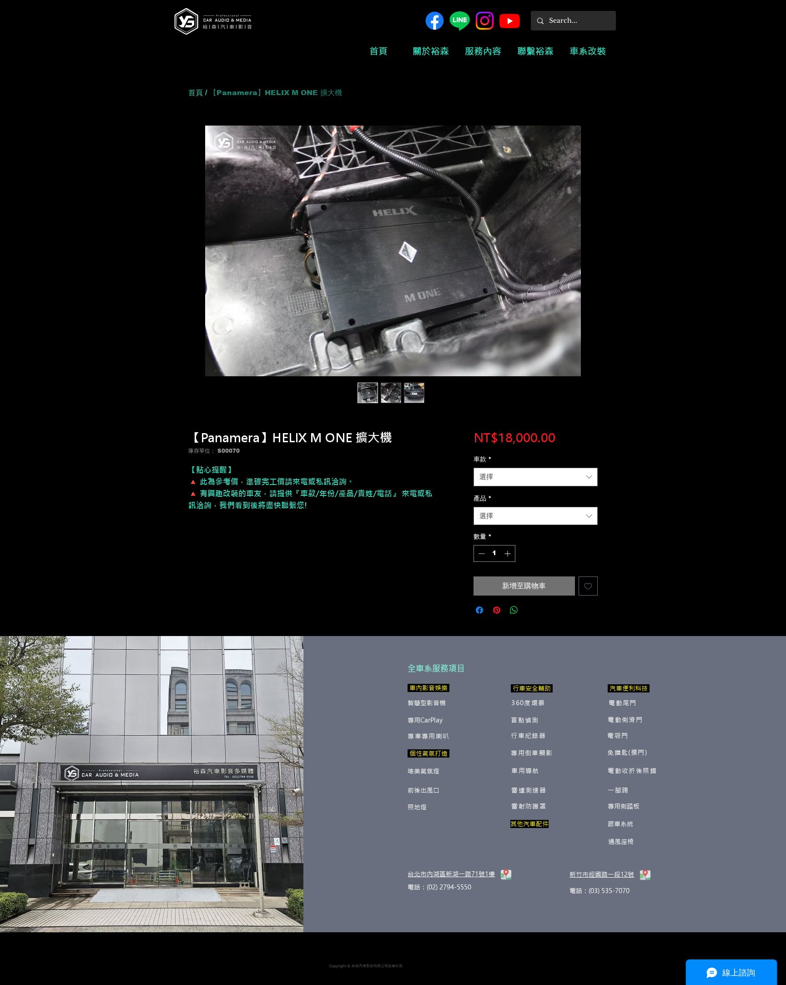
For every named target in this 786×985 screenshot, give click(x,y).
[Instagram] (485, 21)
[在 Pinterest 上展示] (496, 610)
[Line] (460, 21)
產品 (483, 498)
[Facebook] (435, 21)
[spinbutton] (494, 553)
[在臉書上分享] (479, 610)
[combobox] (536, 477)
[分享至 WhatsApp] (514, 610)
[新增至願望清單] (588, 586)
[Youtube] (510, 21)
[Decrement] (480, 553)
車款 (483, 459)
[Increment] (508, 553)
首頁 (195, 92)
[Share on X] (531, 610)
